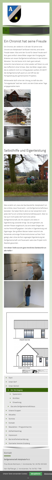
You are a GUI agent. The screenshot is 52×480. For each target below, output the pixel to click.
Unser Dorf (13, 382)
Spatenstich (17, 394)
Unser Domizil (14, 386)
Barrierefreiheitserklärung (18, 439)
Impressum (13, 435)
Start (11, 377)
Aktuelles (12, 414)
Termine (12, 419)
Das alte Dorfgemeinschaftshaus (23, 406)
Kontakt (12, 423)
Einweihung (17, 402)
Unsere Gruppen (15, 410)
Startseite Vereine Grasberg (19, 443)
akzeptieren (35, 474)
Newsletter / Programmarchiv (20, 427)
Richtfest (16, 398)
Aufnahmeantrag (15, 431)
